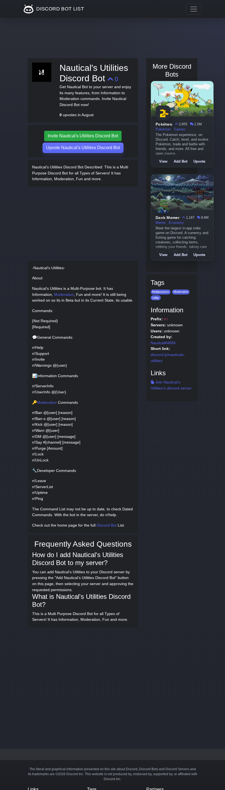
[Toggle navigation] (193, 9)
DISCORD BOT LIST (59, 9)
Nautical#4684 (163, 343)
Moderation (64, 294)
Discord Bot (107, 525)
